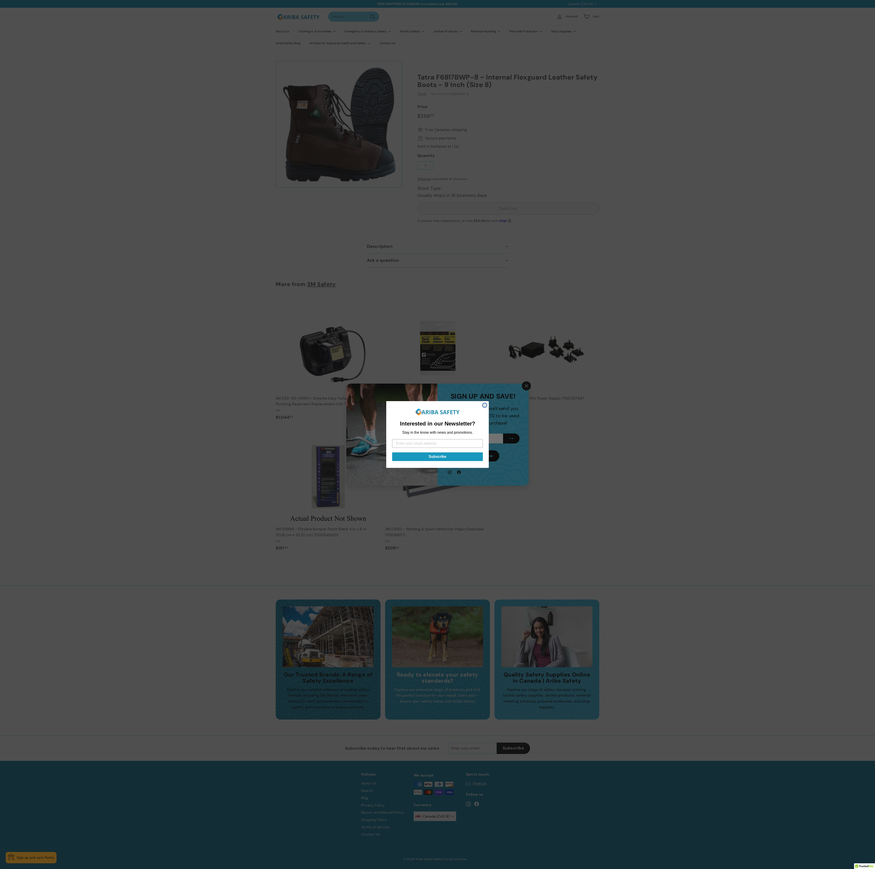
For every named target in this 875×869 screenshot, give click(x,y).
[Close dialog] (484, 405)
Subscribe (437, 457)
